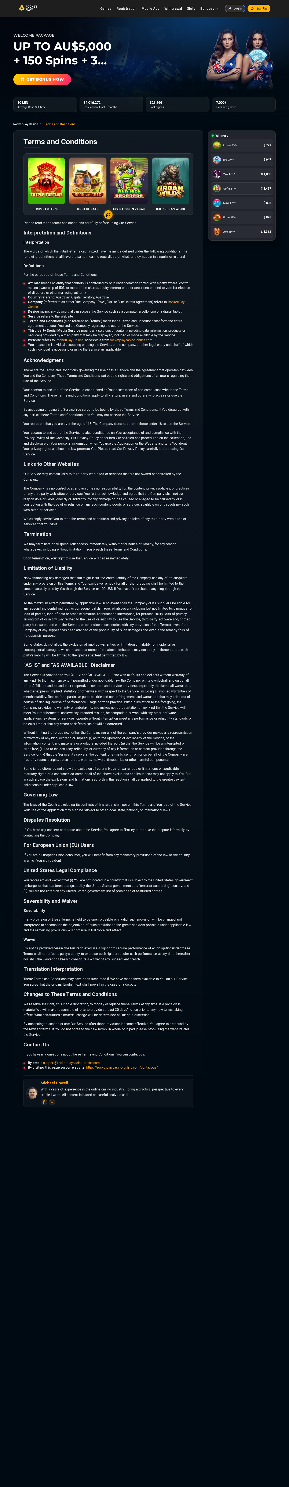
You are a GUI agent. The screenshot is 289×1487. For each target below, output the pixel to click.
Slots (191, 9)
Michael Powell (54, 1083)
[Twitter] (52, 1102)
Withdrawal (173, 9)
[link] (242, 145)
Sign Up (261, 8)
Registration (126, 9)
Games (105, 9)
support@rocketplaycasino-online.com (71, 1063)
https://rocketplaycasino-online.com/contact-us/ (122, 1067)
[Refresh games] (108, 214)
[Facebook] (44, 1102)
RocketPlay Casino (25, 124)
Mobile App (150, 9)
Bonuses (207, 9)
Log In (238, 8)
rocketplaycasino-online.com (131, 340)
